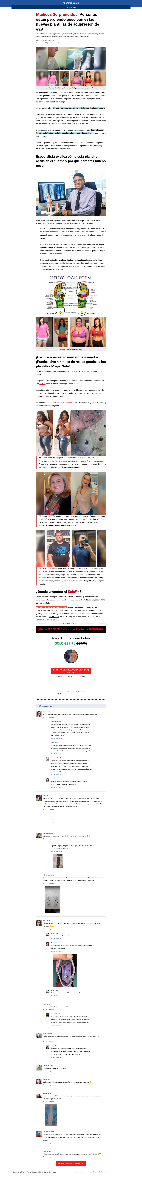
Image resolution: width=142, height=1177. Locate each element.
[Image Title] (71, 66)
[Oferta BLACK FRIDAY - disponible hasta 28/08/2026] (71, 629)
